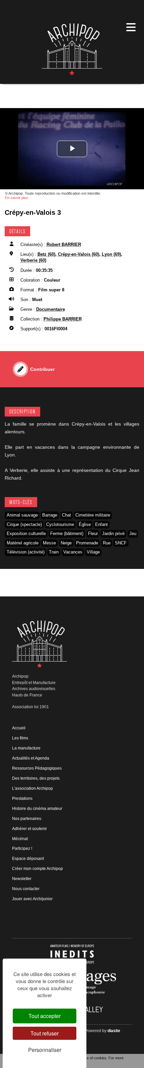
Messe (49, 542)
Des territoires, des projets (36, 778)
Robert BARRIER (64, 244)
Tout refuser (44, 1033)
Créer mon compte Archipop (37, 869)
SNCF (121, 542)
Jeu (132, 533)
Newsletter (21, 879)
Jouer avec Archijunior (32, 899)
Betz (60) (46, 254)
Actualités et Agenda (30, 758)
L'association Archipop (32, 788)
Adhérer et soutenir (29, 829)
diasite (113, 1031)
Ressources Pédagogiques (37, 768)
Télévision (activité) (26, 551)
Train (54, 551)
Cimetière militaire (92, 515)
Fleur (93, 533)
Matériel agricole (23, 542)
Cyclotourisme (60, 524)
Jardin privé (113, 533)
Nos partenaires (26, 819)
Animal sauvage (22, 515)
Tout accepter (44, 1016)
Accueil (18, 728)
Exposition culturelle (26, 533)
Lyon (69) (111, 254)
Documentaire (50, 309)
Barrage (49, 515)
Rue (107, 542)
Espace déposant (28, 859)
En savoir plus (16, 198)
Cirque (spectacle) (24, 524)
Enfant (101, 524)
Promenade (87, 542)
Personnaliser (44, 1050)
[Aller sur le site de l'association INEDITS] (72, 954)
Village (93, 551)
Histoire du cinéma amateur (37, 809)
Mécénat (20, 839)
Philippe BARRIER (63, 319)
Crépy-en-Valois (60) (78, 254)
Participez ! (22, 848)
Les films (20, 738)
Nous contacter (26, 889)
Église (85, 524)
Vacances (72, 551)
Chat (66, 515)
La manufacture (26, 748)
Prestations (22, 798)
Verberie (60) (33, 260)
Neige (66, 542)
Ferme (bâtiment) (66, 533)
